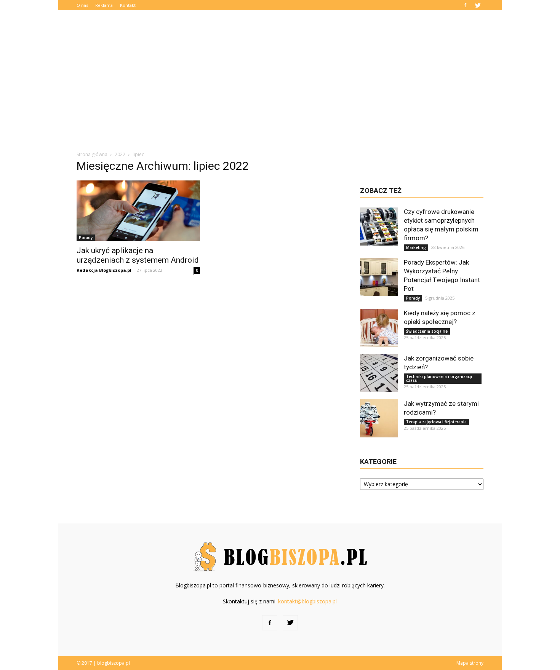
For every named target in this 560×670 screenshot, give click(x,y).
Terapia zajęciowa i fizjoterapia (436, 421)
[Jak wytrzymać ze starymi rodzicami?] (379, 418)
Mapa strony (469, 663)
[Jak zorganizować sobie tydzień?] (379, 373)
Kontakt (128, 5)
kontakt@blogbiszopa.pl (307, 601)
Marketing (416, 247)
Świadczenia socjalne (427, 331)
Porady (86, 237)
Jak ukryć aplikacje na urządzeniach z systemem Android (138, 255)
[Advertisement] (280, 85)
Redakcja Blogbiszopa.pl (104, 270)
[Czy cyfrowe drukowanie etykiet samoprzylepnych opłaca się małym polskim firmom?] (379, 226)
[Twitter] (477, 5)
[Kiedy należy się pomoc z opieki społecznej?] (379, 328)
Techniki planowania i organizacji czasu (439, 378)
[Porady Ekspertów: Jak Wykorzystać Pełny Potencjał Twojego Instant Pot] (379, 277)
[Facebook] (465, 5)
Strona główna (92, 154)
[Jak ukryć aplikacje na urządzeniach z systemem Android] (138, 210)
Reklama (104, 5)
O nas (82, 5)
